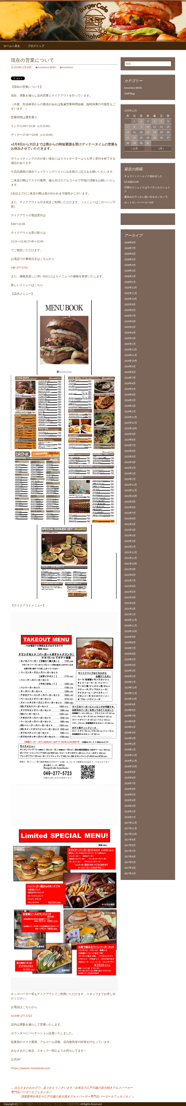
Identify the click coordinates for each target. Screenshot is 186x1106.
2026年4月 (130, 265)
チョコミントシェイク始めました (143, 176)
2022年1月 (130, 546)
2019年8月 (130, 710)
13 (168, 126)
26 (161, 137)
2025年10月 (130, 298)
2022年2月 (130, 541)
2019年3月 (130, 738)
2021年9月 (130, 569)
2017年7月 (130, 850)
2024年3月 (130, 400)
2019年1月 (130, 749)
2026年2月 (130, 276)
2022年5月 (130, 524)
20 (168, 132)
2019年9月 (130, 704)
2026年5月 (130, 259)
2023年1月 (130, 479)
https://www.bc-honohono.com (30, 1068)
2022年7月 (130, 512)
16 (141, 132)
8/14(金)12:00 (131, 181)
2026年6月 (130, 253)
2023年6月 (130, 451)
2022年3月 (130, 535)
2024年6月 (130, 383)
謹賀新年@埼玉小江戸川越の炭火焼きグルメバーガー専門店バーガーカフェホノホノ (77, 1096)
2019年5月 (130, 727)
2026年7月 (130, 248)
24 (148, 137)
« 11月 (134, 148)
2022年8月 (130, 507)
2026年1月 (130, 281)
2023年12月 (130, 417)
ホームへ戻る (12, 46)
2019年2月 (130, 743)
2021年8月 (130, 574)
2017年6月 (130, 856)
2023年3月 (130, 467)
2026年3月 (130, 270)
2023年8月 (130, 439)
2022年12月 (130, 484)
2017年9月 (130, 839)
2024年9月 (130, 366)
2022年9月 (130, 501)
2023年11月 (130, 422)
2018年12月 (130, 755)
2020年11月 (130, 625)
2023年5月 (130, 456)
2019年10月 (130, 698)
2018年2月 (130, 811)
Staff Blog (129, 93)
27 (168, 137)
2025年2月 (130, 338)
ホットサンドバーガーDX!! (138, 202)
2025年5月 (130, 327)
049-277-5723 (19, 267)
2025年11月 (130, 293)
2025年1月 (130, 343)
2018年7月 (130, 783)
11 (154, 126)
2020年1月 (130, 681)
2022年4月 (130, 529)
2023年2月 (130, 473)
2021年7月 (130, 580)
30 (141, 143)
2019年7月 (130, 715)
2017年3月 (130, 873)
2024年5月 (130, 389)
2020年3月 (130, 670)
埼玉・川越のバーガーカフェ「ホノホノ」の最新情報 (48, 1104)
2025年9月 (130, 304)
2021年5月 (130, 591)
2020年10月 (130, 631)
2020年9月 (130, 636)
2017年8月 (130, 845)
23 (141, 137)
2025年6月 (130, 321)
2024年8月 (130, 372)
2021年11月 (130, 558)
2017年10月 (130, 834)
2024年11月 (130, 355)
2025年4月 (130, 332)
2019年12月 (130, 687)
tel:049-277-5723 (21, 1015)
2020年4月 (130, 665)
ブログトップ (36, 46)
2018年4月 (130, 800)
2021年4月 (130, 597)
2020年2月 (130, 676)
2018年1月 (130, 817)
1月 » (161, 148)
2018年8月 (130, 777)
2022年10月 (130, 496)
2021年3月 (130, 603)
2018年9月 (130, 772)
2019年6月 (130, 721)
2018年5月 (130, 794)
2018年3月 (130, 805)
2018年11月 (130, 760)
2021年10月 (130, 563)
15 (134, 132)
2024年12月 (130, 349)
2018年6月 (130, 789)
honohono (67, 67)
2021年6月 (130, 586)
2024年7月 (130, 377)
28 (127, 143)
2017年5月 (130, 862)
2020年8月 (130, 642)
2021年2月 (130, 608)
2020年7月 (130, 648)
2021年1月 (130, 614)
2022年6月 (130, 518)
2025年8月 (130, 310)
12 (161, 126)
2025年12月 (130, 287)
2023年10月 (130, 428)
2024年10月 (130, 360)
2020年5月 (130, 659)
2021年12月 (130, 552)
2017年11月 (130, 828)
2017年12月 (130, 822)
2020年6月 (130, 653)
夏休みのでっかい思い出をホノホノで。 (147, 196)
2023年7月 (130, 445)
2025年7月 (130, 315)
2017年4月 (130, 867)
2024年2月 (130, 405)
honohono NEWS (47, 67)
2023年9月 (130, 434)
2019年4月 (130, 732)
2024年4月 (130, 394)
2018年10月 (130, 766)
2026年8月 (130, 242)
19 (161, 132)
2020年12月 (130, 620)
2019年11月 (130, 693)
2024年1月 (130, 411)
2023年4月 (130, 462)
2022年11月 (130, 490)
